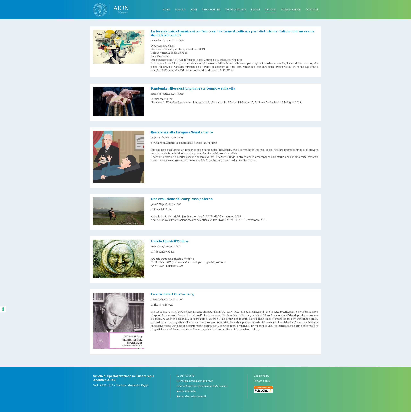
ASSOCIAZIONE (211, 10)
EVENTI (255, 10)
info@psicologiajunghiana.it (196, 381)
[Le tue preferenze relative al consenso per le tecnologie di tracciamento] (3, 309)
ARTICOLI (270, 10)
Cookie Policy (261, 376)
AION (193, 10)
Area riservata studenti (192, 396)
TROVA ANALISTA (235, 10)
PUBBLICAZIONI (291, 10)
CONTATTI (312, 10)
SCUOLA (180, 10)
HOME (166, 10)
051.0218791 (188, 376)
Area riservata (187, 391)
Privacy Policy (262, 381)
